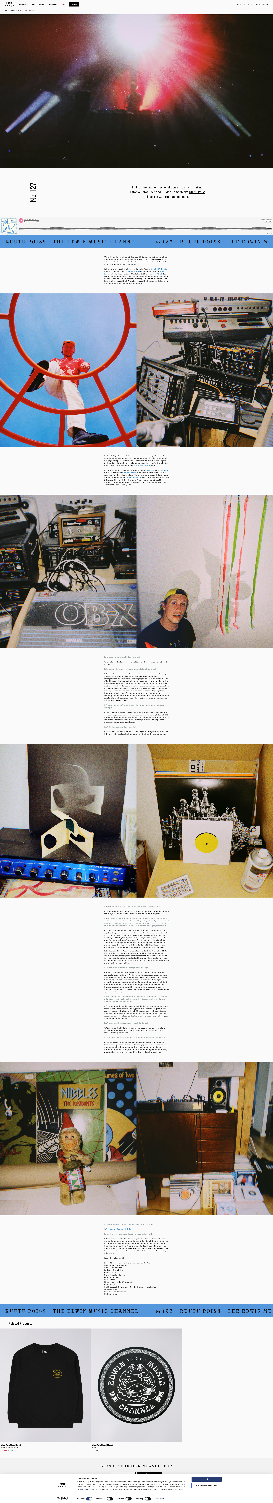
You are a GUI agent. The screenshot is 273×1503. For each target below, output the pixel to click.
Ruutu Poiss (197, 192)
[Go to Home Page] (9, 4)
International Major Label (158, 269)
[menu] (49, 4)
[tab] (125, 4)
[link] (250, 4)
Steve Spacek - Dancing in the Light (118, 1229)
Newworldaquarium (129, 473)
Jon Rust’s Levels (134, 271)
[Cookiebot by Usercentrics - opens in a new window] (62, 1498)
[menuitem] (23, 4)
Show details (160, 1499)
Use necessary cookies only (206, 1485)
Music (20, 10)
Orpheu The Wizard (155, 274)
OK (206, 1479)
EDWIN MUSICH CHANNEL (141, 465)
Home (6, 10)
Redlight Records (135, 477)
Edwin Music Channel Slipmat (102, 1446)
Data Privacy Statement (88, 1489)
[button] (265, 4)
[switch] (110, 1499)
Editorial (13, 10)
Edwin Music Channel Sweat (11, 1446)
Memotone (164, 470)
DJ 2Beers (150, 470)
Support (257, 4)
